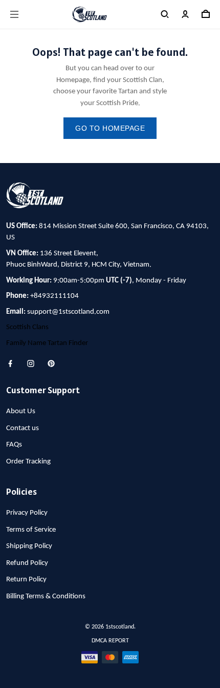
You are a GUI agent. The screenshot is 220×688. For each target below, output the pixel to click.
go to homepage (110, 128)
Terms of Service (31, 530)
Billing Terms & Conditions (45, 596)
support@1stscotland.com (68, 312)
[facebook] (13, 363)
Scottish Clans (27, 327)
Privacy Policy (27, 513)
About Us (20, 411)
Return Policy (26, 579)
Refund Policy (27, 563)
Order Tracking (28, 462)
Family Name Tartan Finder (47, 343)
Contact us (22, 428)
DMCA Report (110, 641)
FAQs (14, 445)
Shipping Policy (29, 546)
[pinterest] (54, 363)
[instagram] (34, 363)
